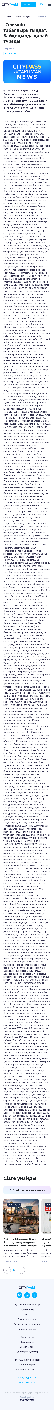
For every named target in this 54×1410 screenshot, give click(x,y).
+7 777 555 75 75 (27, 1382)
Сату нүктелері (27, 1309)
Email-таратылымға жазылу (29, 1190)
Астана (26, 4)
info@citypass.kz (27, 1377)
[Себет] (41, 4)
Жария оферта (27, 1364)
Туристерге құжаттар (27, 1351)
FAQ (27, 1314)
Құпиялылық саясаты (27, 1369)
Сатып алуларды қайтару (27, 1324)
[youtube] (19, 1295)
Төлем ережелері (27, 1319)
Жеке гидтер (27, 1337)
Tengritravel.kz (39, 1164)
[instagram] (27, 1295)
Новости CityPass (24, 16)
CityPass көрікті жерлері (27, 1304)
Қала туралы (27, 1342)
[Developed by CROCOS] (27, 1398)
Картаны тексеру (27, 1329)
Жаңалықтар (27, 1347)
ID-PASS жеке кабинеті (27, 1359)
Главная (7, 16)
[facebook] (34, 1295)
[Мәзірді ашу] (49, 4)
